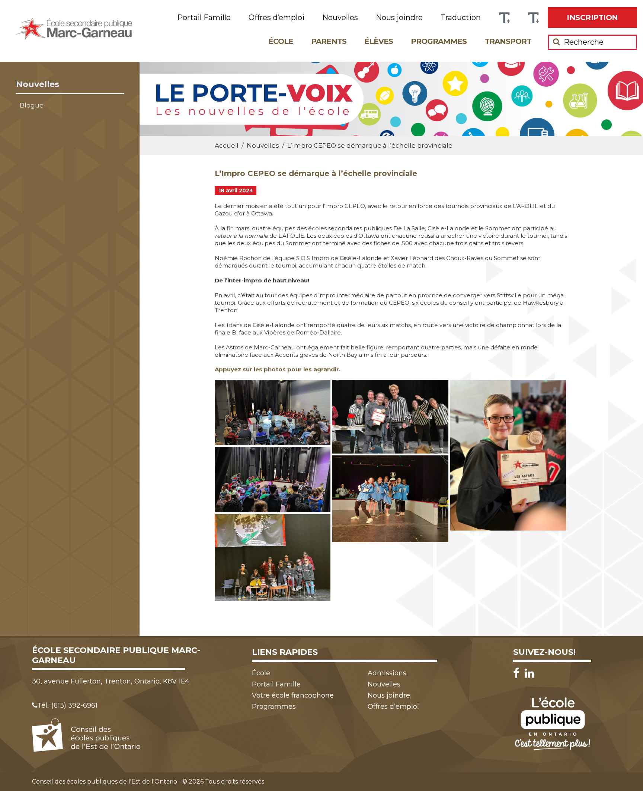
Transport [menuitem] (507, 41)
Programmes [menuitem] (439, 41)
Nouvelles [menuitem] (340, 17)
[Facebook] (518, 673)
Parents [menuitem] (328, 41)
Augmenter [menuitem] (504, 17)
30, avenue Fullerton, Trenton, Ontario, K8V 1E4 (110, 681)
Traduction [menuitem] (461, 17)
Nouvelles (37, 84)
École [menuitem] (280, 41)
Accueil (227, 145)
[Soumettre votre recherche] (556, 42)
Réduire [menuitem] (533, 17)
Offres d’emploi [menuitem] (276, 17)
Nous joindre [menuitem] (399, 17)
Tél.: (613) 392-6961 (67, 705)
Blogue (32, 105)
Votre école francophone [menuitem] (293, 695)
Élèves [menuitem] (378, 41)
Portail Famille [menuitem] (204, 17)
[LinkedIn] (529, 673)
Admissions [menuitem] (387, 673)
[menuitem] (592, 17)
